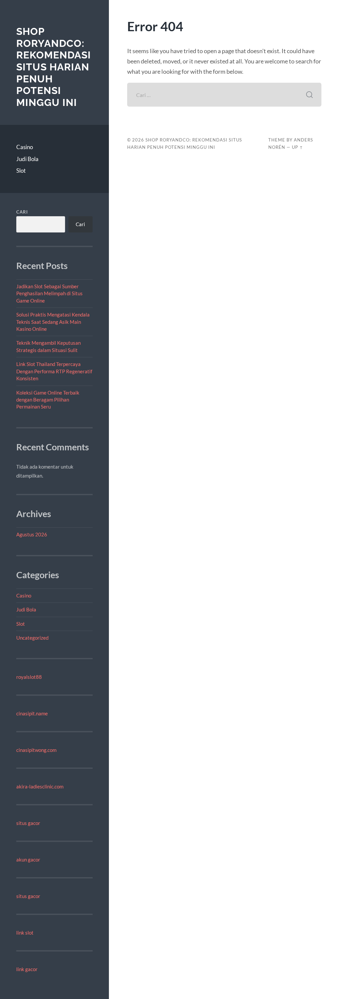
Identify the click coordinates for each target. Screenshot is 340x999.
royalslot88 (29, 677)
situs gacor (28, 823)
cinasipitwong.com (36, 750)
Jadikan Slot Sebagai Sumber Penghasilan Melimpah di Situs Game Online (49, 293)
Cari (22, 212)
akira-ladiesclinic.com (39, 786)
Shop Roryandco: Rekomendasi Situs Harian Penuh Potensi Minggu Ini (53, 67)
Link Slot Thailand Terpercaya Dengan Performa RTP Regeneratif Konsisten (54, 371)
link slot (25, 933)
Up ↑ (297, 147)
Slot (21, 170)
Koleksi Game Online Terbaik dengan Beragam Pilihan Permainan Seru (47, 400)
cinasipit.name (32, 713)
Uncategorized (32, 638)
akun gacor (28, 860)
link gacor (27, 969)
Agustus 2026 (31, 534)
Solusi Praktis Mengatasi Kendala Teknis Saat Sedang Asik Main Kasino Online (53, 322)
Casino (24, 146)
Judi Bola (27, 158)
